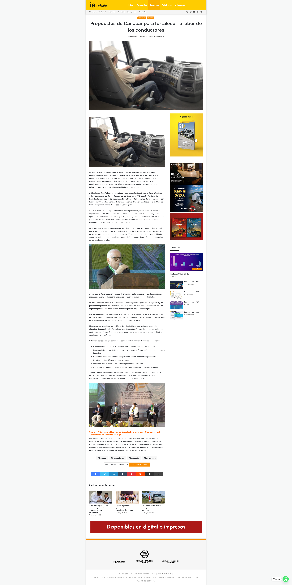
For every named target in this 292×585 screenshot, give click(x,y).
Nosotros (112, 12)
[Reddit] (140, 474)
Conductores (118, 458)
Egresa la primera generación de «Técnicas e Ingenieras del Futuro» (126, 508)
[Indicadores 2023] (176, 305)
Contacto (142, 12)
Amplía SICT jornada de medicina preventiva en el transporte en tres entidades (99, 509)
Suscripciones (132, 12)
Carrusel (150, 18)
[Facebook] (95, 474)
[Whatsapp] (286, 579)
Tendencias (142, 5)
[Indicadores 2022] (176, 315)
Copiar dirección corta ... (139, 464)
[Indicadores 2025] (176, 285)
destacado (134, 458)
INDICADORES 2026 (179, 273)
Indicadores (180, 5)
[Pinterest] (131, 474)
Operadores (150, 458)
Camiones (154, 5)
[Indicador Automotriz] (98, 5)
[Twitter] (104, 474)
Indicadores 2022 (191, 312)
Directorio (121, 12)
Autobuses (167, 5)
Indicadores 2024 (191, 292)
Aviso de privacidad (164, 574)
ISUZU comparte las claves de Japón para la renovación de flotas (153, 508)
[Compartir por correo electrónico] (149, 474)
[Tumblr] (122, 474)
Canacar (103, 458)
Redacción (133, 36)
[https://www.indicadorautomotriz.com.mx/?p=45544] (186, 156)
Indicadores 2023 (191, 302)
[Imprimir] (158, 474)
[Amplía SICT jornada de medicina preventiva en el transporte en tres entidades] (100, 497)
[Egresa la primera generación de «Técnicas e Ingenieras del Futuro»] (127, 497)
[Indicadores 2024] (176, 295)
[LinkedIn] (113, 474)
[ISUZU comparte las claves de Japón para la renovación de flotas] (153, 497)
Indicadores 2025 (191, 282)
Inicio (130, 5)
